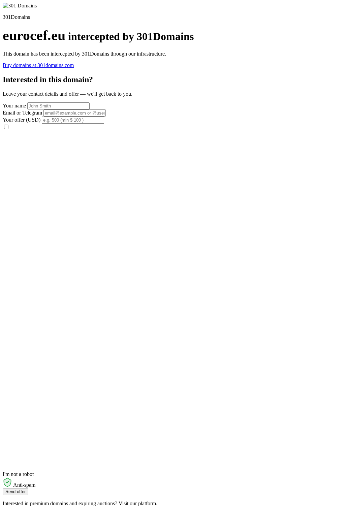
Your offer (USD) (21, 120)
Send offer (15, 491)
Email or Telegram (22, 113)
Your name (14, 105)
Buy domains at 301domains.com (38, 65)
